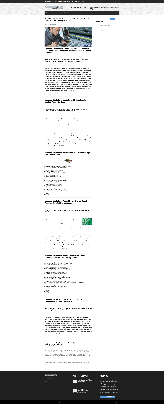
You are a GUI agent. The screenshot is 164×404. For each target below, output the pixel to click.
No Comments (53, 24)
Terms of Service (101, 33)
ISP (71, 84)
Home (47, 12)
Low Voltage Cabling (76, 351)
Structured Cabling (52, 356)
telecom (88, 238)
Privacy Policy (100, 30)
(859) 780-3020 (71, 90)
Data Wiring (69, 351)
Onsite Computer (83, 354)
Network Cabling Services (74, 353)
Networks (75, 354)
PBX (66, 240)
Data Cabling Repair (53, 351)
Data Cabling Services (62, 351)
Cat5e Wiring (78, 350)
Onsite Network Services (71, 355)
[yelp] (118, 1)
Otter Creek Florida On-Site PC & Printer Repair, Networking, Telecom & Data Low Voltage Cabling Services (70, 364)
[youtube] (115, 1)
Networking (70, 354)
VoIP (69, 240)
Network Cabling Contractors (50, 353)
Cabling (56, 350)
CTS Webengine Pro (115, 402)
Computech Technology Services (57, 402)
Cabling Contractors (63, 350)
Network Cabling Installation (62, 353)
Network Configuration (84, 353)
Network (82, 351)
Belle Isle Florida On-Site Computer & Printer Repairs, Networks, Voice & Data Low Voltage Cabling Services (67, 362)
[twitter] (113, 1)
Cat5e (69, 238)
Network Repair (56, 354)
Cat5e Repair (72, 350)
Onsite (78, 354)
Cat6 (71, 238)
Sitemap (99, 35)
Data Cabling (84, 350)
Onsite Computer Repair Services (58, 355)
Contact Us (55, 12)
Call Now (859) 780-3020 (107, 397)
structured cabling (51, 82)
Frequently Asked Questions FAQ (104, 25)
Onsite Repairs (79, 355)
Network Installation (49, 354)
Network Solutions (63, 354)
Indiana (61, 70)
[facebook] (110, 1)
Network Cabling (87, 351)
